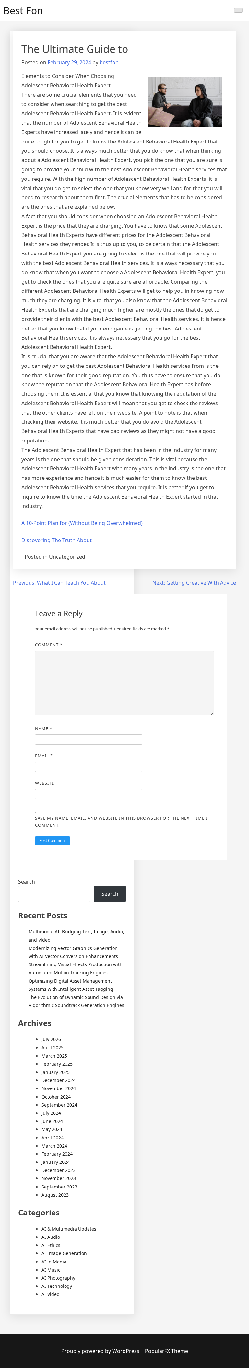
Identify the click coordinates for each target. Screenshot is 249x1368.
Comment (49, 645)
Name (43, 728)
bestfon (109, 62)
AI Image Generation (64, 1253)
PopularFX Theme (166, 1351)
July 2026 (51, 1039)
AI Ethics (51, 1245)
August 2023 (55, 1195)
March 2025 (54, 1056)
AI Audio (51, 1237)
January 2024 (56, 1162)
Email (44, 756)
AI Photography (58, 1278)
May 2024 (52, 1129)
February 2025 (57, 1064)
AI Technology (57, 1286)
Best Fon (23, 10)
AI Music (51, 1270)
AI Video (50, 1294)
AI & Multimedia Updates (69, 1229)
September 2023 (59, 1187)
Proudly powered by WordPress (101, 1351)
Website (44, 783)
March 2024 (54, 1146)
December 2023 (59, 1170)
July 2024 (51, 1113)
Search (26, 881)
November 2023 (59, 1178)
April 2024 (53, 1138)
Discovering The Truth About (56, 540)
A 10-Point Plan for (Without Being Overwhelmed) (82, 523)
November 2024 (59, 1088)
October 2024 (56, 1097)
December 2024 (59, 1080)
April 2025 (53, 1047)
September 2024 (59, 1105)
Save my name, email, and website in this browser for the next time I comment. (121, 821)
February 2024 (57, 1154)
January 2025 (56, 1072)
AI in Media (54, 1262)
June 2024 (52, 1121)
